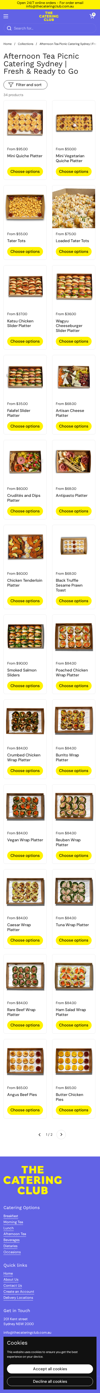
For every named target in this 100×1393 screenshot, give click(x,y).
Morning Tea (13, 1222)
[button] (92, 16)
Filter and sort (29, 84)
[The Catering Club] (49, 16)
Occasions (12, 1252)
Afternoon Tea (14, 1234)
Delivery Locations (18, 1297)
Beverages (11, 1240)
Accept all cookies (50, 1368)
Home (7, 44)
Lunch (8, 1228)
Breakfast (10, 1216)
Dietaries (10, 1246)
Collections (25, 44)
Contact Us (12, 1285)
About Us (10, 1279)
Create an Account (18, 1291)
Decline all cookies (50, 1381)
